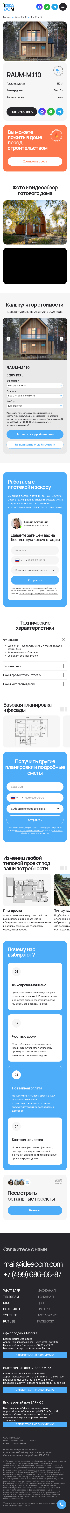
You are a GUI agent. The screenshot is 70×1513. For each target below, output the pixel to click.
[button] (22, 111)
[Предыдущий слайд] (8, 339)
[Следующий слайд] (61, 339)
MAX (6, 1303)
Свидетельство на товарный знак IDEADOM (26, 1455)
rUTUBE (9, 1321)
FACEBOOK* (45, 1321)
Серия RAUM (21, 17)
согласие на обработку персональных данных (38, 593)
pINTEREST (45, 1309)
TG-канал (45, 1297)
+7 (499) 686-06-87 (32, 1274)
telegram (11, 1297)
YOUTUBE (10, 1315)
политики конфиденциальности (41, 591)
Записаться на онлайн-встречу (35, 444)
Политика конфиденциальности (20, 1449)
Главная (7, 17)
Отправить (35, 580)
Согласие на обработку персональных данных (27, 1452)
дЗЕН (41, 1303)
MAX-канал (46, 1290)
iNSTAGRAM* (47, 1315)
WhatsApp (11, 1290)
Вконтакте (12, 1309)
